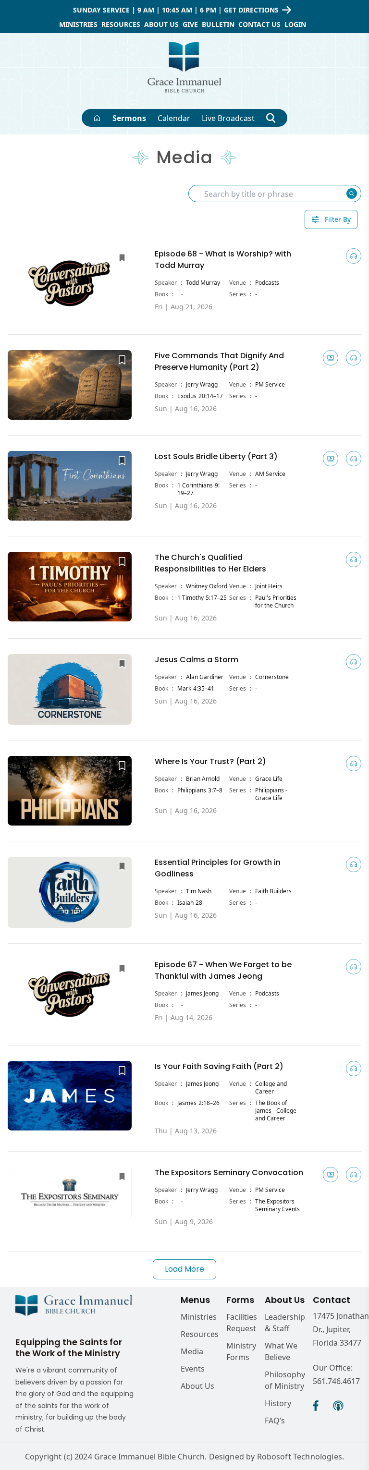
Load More (184, 1269)
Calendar (174, 118)
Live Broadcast (228, 118)
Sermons (129, 118)
